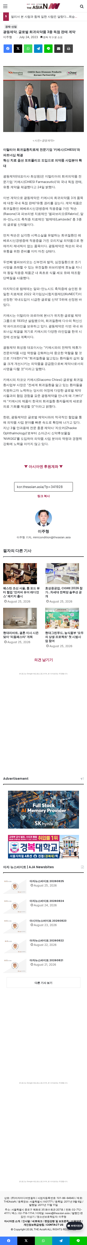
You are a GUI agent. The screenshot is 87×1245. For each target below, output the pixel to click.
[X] (18, 48)
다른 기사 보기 (43, 982)
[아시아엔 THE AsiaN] (43, 6)
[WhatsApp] (28, 48)
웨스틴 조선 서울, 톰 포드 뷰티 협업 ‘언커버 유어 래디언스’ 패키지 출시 (21, 592)
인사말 (26, 1221)
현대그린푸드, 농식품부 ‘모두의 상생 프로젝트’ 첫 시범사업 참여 (64, 637)
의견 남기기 (43, 660)
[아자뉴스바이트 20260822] (14, 945)
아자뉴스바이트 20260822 (47, 940)
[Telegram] (38, 48)
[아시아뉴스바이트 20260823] (14, 926)
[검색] (82, 7)
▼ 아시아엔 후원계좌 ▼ (43, 466)
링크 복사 (43, 496)
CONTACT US (54, 1224)
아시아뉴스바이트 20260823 (48, 921)
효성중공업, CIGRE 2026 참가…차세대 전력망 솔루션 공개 (64, 592)
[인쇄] (68, 48)
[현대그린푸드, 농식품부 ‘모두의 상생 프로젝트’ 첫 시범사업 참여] (64, 618)
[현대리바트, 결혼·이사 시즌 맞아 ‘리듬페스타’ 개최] (22, 618)
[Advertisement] (43, 720)
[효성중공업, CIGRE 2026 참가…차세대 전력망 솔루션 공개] (64, 573)
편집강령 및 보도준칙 (57, 1221)
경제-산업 (11, 26)
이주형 (7, 37)
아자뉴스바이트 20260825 (47, 881)
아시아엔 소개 (12, 1221)
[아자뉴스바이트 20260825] (14, 886)
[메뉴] (5, 7)
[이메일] (58, 48)
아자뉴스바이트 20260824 (47, 901)
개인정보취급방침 (34, 1224)
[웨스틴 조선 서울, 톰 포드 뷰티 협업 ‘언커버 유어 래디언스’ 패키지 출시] (22, 573)
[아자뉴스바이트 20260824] (14, 906)
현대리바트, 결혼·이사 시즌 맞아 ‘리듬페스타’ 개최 (21, 635)
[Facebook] (8, 48)
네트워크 (37, 1221)
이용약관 (76, 1221)
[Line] (48, 48)
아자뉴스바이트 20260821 (46, 960)
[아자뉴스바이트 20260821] (14, 965)
